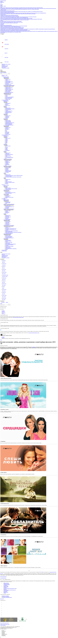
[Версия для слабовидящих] (0, 3)
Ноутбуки (12, 18)
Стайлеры (17, 17)
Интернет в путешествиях (27, 8)
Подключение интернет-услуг (9, 206)
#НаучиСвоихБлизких (8, 124)
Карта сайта (2, 598)
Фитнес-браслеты (16, 16)
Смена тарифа (9, 28)
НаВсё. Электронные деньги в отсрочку (10, 21)
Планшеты (9, 18)
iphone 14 (3, 311)
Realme (16, 15)
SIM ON (12, 31)
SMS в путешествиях (40, 8)
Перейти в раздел (6, 76)
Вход (1, 62)
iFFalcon (6, 149)
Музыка (8, 10)
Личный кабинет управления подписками (11, 230)
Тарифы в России (21, 8)
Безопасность (6, 118)
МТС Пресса (25, 13)
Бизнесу (1, 1)
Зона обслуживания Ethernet (17, 9)
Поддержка (2, 24)
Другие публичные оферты (51, 31)
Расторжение (21, 28)
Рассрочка (17, 27)
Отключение (7, 207)
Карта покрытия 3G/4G (24, 9)
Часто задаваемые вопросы (39, 31)
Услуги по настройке (8, 176)
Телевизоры (5, 144)
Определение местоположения (7, 11)
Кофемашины (25, 17)
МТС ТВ (14, 13)
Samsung (7, 15)
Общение (12, 12)
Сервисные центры (8, 247)
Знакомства (5, 12)
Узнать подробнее (3, 625)
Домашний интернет (5, 65)
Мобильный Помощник (8, 231)
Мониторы (16, 18)
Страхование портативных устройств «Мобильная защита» (14, 175)
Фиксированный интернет (4, 30)
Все (17, 15)
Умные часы (5, 16)
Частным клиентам (3, 0)
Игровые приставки (21, 18)
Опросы (6, 249)
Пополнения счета (9, 27)
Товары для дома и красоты (4, 17)
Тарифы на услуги (30, 11)
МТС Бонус (35, 7)
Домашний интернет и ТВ (4, 9)
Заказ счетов (13, 27)
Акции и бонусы (10, 7)
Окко (18, 13)
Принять (10, 335)
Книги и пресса (12, 10)
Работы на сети (6, 592)
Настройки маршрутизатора (26, 30)
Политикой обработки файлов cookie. (18, 317)
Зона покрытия (22, 31)
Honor (14, 15)
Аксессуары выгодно (10, 19)
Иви (16, 13)
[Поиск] (9, 73)
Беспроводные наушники (10, 16)
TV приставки (7, 150)
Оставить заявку (36, 9)
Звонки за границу (34, 8)
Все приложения (32, 13)
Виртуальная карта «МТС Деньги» (10, 192)
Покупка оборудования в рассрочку (30, 31)
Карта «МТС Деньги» (8, 193)
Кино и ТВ (5, 10)
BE (0, 303)
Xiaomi (12, 15)
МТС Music (28, 13)
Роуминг (12, 26)
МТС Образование (15, 11)
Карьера (1, 4)
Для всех (4, 19)
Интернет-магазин (3, 14)
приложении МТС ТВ (53, 572)
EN (1, 303)
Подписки (6, 227)
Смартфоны (2, 15)
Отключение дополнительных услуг (10, 229)
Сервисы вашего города (24, 11)
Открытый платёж (18, 21)
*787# (42, 572)
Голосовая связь (7, 25)
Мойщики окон (14, 17)
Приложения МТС (3, 13)
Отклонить (7, 335)
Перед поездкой (45, 8)
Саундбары (30, 18)
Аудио (20, 16)
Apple (5, 15)
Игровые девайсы (26, 18)
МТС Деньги (21, 13)
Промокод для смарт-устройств (18, 19)
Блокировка (12, 28)
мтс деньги (3, 312)
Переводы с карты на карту (9, 197)
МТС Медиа (2, 10)
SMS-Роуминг (16, 26)
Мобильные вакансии (36, 11)
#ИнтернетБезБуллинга (8, 123)
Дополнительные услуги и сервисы (9, 225)
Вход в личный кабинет (11, 30)
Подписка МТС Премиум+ (29, 7)
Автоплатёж (2, 23)
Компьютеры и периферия (4, 18)
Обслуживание (2, 31)
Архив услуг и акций (31, 9)
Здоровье (19, 11)
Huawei (9, 15)
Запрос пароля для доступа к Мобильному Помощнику (12, 29)
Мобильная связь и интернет (6, 64)
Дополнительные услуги (16, 7)
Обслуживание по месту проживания (10, 248)
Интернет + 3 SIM (4, 75)
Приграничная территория (52, 8)
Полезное (1, 11)
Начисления (4, 27)
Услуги (9, 9)
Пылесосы (10, 17)
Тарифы (6, 7)
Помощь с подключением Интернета (9, 204)
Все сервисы (2, 259)
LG (5, 146)
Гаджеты (1, 16)
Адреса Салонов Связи (17, 31)
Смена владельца (17, 28)
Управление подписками (5, 257)
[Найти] (9, 304)
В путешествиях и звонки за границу (5, 8)
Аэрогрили (21, 17)
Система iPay (7, 196)
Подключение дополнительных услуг (10, 228)
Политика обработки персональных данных (10, 588)
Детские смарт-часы (24, 16)
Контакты (5, 589)
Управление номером (3, 28)
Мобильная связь (2, 7)
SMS (11, 25)
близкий (3, 310)
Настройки (7, 208)
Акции (11, 9)
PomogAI (41, 11)
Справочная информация (23, 29)
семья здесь (3, 313)
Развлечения (2, 12)
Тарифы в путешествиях (14, 8)
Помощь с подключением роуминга (5, 26)
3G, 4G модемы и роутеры (31, 16)
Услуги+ (24, 19)
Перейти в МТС (22, 7)
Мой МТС (7, 13)
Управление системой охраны (9, 122)
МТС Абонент (11, 13)
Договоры (45, 31)
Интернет (19, 26)
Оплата (1, 27)
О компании (2, 2)
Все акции (26, 19)
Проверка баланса (21, 27)
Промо (6, 19)
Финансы (1, 20)
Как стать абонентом (8, 31)
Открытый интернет (40, 7)
